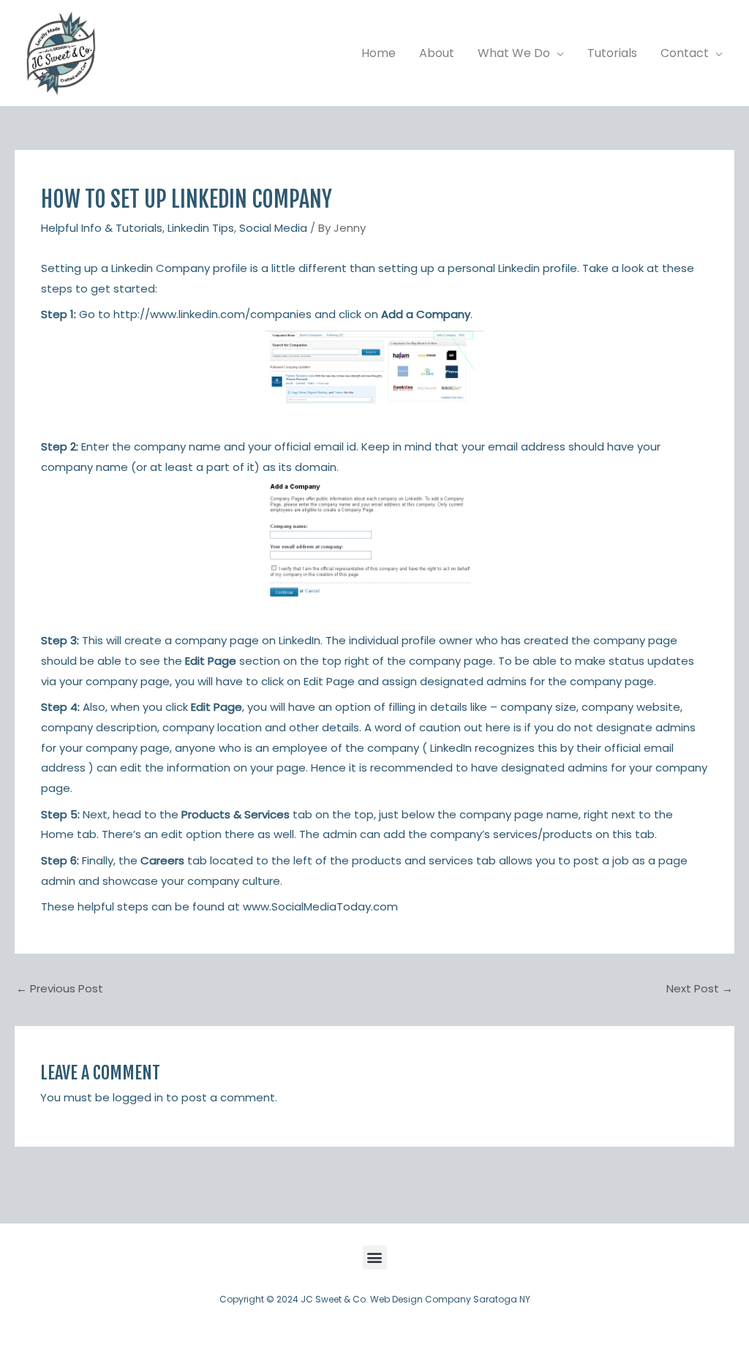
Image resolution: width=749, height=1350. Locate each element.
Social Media (273, 227)
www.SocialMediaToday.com (320, 906)
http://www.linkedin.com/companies (211, 314)
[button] (557, 53)
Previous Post (59, 988)
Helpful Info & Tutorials (101, 227)
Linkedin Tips (201, 227)
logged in (138, 1097)
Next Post (699, 988)
